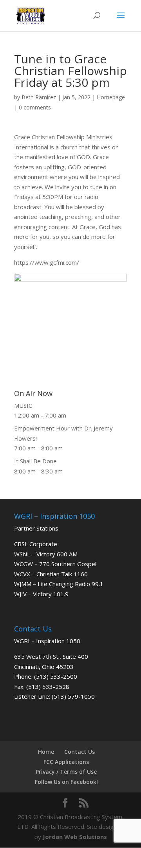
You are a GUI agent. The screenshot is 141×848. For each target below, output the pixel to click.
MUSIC (23, 405)
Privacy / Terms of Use (66, 771)
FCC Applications (66, 762)
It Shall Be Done (35, 461)
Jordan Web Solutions (75, 837)
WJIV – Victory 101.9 (41, 594)
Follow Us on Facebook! (66, 781)
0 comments (35, 107)
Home (46, 751)
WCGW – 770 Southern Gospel (55, 564)
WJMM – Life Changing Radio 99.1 (58, 584)
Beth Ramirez (39, 97)
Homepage (111, 97)
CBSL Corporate (35, 544)
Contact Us (79, 751)
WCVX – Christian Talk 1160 (51, 574)
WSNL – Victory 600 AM (46, 554)
